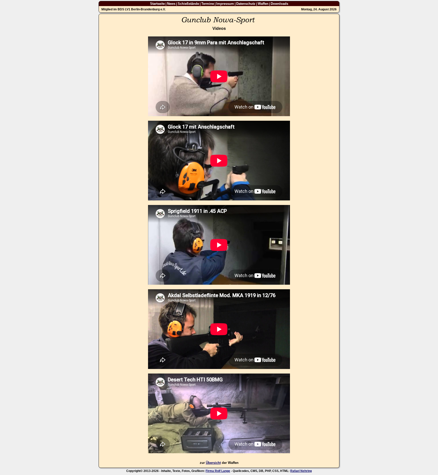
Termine (207, 4)
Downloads (279, 4)
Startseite (157, 4)
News (171, 4)
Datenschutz (246, 4)
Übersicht (213, 463)
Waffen (263, 4)
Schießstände (188, 4)
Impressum (225, 4)
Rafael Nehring (301, 471)
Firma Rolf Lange (218, 471)
